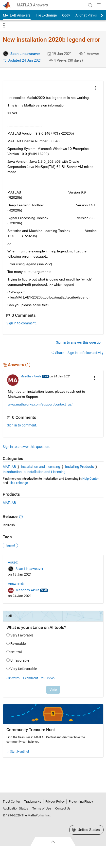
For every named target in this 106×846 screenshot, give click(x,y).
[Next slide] (97, 15)
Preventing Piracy (81, 801)
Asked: (13, 562)
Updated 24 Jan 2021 (24, 60)
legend (10, 545)
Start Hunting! (19, 751)
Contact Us (63, 808)
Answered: (16, 584)
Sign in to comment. (21, 323)
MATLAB (9, 467)
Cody (66, 15)
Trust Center (11, 801)
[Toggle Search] (90, 5)
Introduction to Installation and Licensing (34, 472)
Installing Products (79, 467)
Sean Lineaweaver (25, 54)
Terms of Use (41, 808)
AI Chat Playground (90, 15)
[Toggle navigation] (4, 25)
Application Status (15, 808)
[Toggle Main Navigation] (99, 5)
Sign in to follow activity (86, 353)
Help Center (90, 478)
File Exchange (46, 15)
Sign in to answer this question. (80, 342)
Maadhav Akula (30, 376)
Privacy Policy (55, 801)
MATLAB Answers (32, 5)
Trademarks (32, 801)
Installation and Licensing (40, 467)
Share (59, 353)
